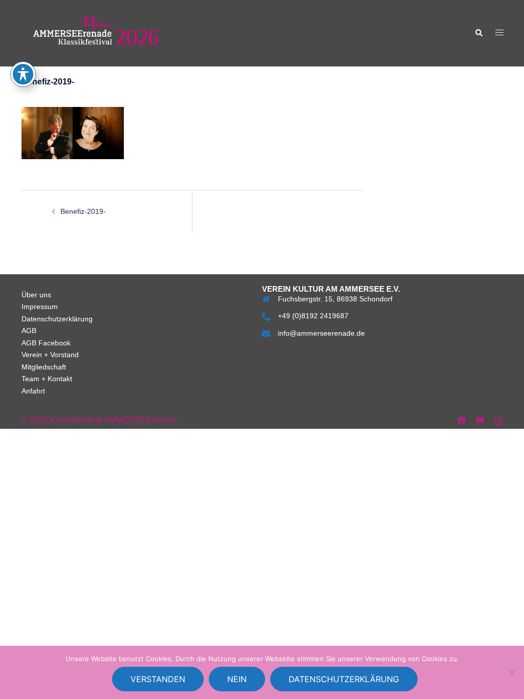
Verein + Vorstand (50, 355)
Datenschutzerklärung (57, 319)
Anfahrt (33, 391)
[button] (478, 33)
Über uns (36, 295)
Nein (237, 679)
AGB (28, 330)
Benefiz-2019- (83, 211)
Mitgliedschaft (43, 367)
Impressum (39, 306)
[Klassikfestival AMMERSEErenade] (95, 32)
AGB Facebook (46, 343)
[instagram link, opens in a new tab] (498, 420)
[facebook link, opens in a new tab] (461, 420)
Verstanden (157, 679)
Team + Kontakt (46, 379)
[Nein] (511, 672)
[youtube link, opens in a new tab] (480, 420)
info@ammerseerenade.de (321, 333)
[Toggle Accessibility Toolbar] (23, 74)
